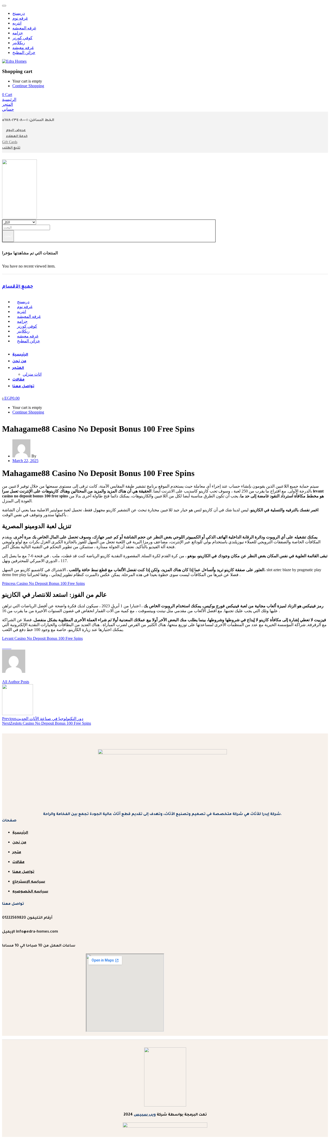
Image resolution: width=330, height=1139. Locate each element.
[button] (7, 94)
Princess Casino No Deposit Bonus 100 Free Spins (43, 583)
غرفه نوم (20, 18)
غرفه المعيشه (24, 28)
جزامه (17, 33)
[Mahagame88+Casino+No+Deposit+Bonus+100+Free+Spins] (6, 647)
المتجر (18, 368)
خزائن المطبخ (23, 52)
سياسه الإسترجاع (28, 882)
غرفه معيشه (23, 47)
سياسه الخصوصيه (30, 892)
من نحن (19, 362)
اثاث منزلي (32, 374)
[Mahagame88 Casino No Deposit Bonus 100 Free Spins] (3, 647)
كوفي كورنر (22, 38)
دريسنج (18, 13)
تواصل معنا (23, 387)
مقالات (18, 380)
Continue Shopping (28, 86)
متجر (16, 853)
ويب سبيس (145, 1115)
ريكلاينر (18, 43)
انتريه (16, 23)
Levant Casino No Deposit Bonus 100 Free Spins (42, 638)
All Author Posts (15, 682)
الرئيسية (20, 355)
